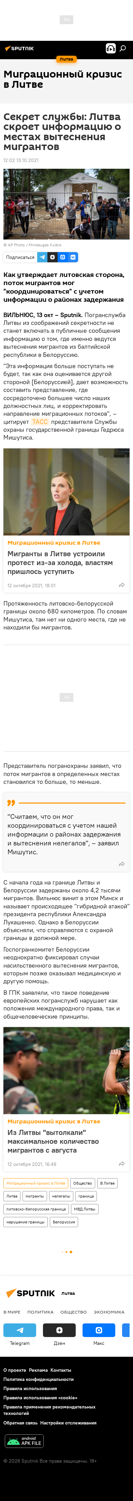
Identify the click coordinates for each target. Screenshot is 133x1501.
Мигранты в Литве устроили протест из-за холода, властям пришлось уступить (60, 562)
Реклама (38, 1370)
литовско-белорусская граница (36, 1208)
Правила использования (30, 1388)
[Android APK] (24, 1442)
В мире (11, 1312)
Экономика (109, 1312)
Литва (11, 1196)
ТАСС (40, 422)
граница (86, 1196)
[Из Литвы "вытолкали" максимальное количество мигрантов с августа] (66, 1070)
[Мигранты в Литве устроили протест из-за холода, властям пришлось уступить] (66, 491)
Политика (40, 1312)
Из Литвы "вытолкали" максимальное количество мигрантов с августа (53, 1141)
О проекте (14, 1370)
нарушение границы (25, 1221)
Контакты (60, 1370)
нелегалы (61, 1196)
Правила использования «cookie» (40, 1398)
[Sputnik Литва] (20, 51)
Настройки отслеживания (68, 1423)
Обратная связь (20, 1423)
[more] (122, 585)
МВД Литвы (84, 1208)
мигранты (35, 1196)
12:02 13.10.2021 (21, 160)
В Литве (107, 1183)
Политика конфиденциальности (38, 1379)
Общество (82, 1183)
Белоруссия (64, 1221)
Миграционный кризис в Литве (54, 543)
